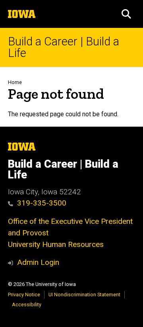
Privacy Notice (24, 295)
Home (15, 82)
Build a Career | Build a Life (63, 47)
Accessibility (26, 304)
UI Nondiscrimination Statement (84, 295)
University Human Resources (56, 244)
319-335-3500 (41, 203)
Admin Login (38, 262)
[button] (126, 14)
